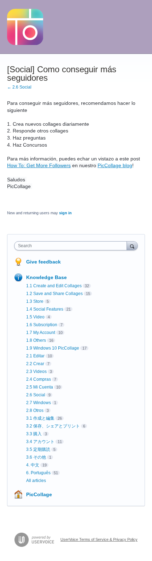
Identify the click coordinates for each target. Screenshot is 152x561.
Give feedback (43, 262)
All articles (36, 480)
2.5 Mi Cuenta (39, 387)
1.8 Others (36, 340)
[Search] (132, 245)
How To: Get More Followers (39, 165)
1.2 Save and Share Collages (54, 293)
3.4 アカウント (40, 441)
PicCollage (39, 494)
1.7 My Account (40, 332)
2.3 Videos (36, 371)
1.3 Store (34, 301)
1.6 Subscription (41, 324)
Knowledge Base (46, 277)
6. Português (38, 472)
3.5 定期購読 (38, 449)
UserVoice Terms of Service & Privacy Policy (99, 539)
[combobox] (72, 245)
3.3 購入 (34, 433)
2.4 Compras (38, 379)
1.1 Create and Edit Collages (54, 285)
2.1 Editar (35, 355)
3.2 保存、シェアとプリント (53, 426)
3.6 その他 (36, 457)
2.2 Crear (35, 363)
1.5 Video (35, 316)
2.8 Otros (34, 410)
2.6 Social (35, 394)
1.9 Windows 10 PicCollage (52, 348)
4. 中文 (32, 465)
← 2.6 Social (19, 87)
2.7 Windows (38, 402)
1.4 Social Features (44, 309)
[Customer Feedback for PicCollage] (25, 27)
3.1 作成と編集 (40, 418)
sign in (65, 213)
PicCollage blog (115, 165)
